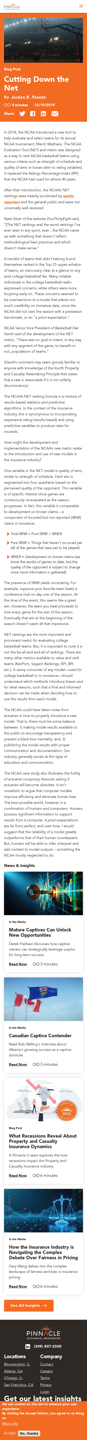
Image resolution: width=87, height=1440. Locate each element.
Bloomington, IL (17, 1365)
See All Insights (25, 1305)
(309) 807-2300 (48, 1346)
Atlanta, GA (13, 1371)
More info (10, 1424)
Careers (46, 1371)
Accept (9, 1433)
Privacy (46, 1385)
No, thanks (29, 1433)
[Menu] (81, 6)
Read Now (18, 964)
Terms (45, 1378)
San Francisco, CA (18, 1385)
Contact (46, 1365)
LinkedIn (28, 1346)
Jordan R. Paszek (28, 97)
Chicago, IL (13, 1378)
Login (44, 1392)
